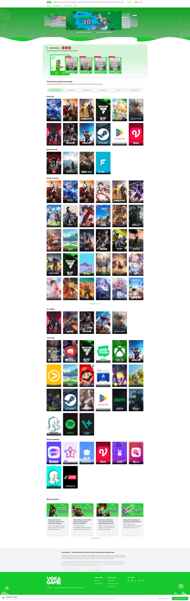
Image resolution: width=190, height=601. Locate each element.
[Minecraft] (136, 375)
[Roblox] (86, 134)
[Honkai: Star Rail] (136, 264)
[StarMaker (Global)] (70, 453)
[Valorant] (54, 134)
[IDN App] (54, 163)
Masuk (129, 2)
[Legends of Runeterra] (119, 264)
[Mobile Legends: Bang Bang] (54, 110)
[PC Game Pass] (119, 351)
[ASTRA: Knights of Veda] (86, 240)
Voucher (119, 90)
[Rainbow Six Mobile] (86, 163)
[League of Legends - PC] (103, 322)
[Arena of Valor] (54, 240)
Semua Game (98, 583)
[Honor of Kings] (86, 216)
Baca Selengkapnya (95, 570)
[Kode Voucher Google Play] (119, 134)
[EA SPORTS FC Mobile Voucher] (86, 351)
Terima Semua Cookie (180, 598)
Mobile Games (87, 90)
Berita (75, 6)
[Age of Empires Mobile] (119, 216)
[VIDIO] (136, 134)
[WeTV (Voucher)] (54, 351)
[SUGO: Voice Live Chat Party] (54, 453)
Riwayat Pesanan (57, 6)
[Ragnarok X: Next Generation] (54, 289)
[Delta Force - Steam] (119, 322)
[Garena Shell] (119, 375)
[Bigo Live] (54, 477)
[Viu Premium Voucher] (54, 375)
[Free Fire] (86, 110)
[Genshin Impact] (54, 216)
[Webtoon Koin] (103, 351)
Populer (57, 90)
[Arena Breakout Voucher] (136, 400)
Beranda (49, 6)
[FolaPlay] (103, 163)
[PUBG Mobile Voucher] (54, 191)
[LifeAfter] (136, 240)
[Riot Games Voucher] (70, 351)
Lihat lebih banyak (94, 303)
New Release (71, 90)
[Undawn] (103, 240)
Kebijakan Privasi (111, 586)
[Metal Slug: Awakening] (86, 289)
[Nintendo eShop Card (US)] (86, 375)
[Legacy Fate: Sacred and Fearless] (103, 289)
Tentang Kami (111, 580)
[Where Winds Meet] (70, 163)
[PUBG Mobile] (70, 110)
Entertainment (135, 90)
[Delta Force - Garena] (136, 110)
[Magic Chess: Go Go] (119, 110)
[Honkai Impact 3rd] (119, 289)
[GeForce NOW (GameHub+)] (54, 400)
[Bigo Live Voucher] (54, 424)
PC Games (103, 90)
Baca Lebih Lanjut (95, 538)
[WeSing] (136, 453)
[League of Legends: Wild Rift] (103, 264)
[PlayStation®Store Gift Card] (103, 375)
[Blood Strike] (54, 264)
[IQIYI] (119, 400)
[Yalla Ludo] (70, 240)
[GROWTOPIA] (86, 264)
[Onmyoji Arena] (70, 289)
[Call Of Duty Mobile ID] (119, 240)
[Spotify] (70, 424)
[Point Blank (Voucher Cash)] (86, 400)
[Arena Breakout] (136, 216)
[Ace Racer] (70, 216)
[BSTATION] (86, 453)
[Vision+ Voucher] (86, 424)
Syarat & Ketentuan (112, 583)
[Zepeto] (136, 289)
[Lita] (119, 453)
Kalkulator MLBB (68, 6)
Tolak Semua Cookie (163, 598)
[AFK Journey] (103, 216)
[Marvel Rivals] (70, 322)
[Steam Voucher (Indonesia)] (103, 134)
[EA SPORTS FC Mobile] (103, 110)
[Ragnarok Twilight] (103, 191)
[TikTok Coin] (70, 477)
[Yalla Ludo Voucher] (70, 375)
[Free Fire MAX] (136, 191)
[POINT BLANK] (70, 134)
